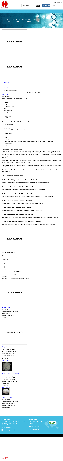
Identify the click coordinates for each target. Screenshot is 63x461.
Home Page (5, 11)
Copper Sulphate (6, 347)
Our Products (26, 11)
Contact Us (46, 11)
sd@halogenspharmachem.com (7, 424)
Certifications (36, 11)
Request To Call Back (6, 84)
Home (5, 86)
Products (6, 87)
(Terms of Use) (58, 457)
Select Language (57, 2)
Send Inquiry (6, 82)
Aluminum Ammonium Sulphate (10, 373)
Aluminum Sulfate (7, 397)
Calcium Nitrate (6, 307)
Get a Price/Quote (6, 94)
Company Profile (15, 11)
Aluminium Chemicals (8, 89)
